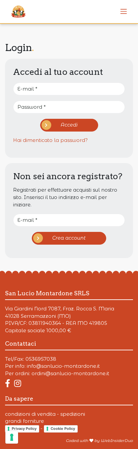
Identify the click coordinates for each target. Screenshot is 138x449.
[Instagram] (17, 383)
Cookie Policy (63, 428)
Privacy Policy (24, 428)
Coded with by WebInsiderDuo (99, 440)
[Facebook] (9, 383)
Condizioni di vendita (30, 414)
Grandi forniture (24, 421)
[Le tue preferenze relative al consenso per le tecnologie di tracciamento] (11, 437)
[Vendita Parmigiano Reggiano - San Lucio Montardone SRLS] (123, 11)
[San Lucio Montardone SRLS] (15, 11)
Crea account (69, 238)
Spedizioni (72, 414)
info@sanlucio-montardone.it (63, 366)
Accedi (69, 125)
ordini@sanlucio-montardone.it (70, 373)
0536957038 (40, 359)
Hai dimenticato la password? (50, 140)
